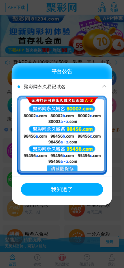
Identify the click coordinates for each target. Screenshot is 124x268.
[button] (62, 86)
